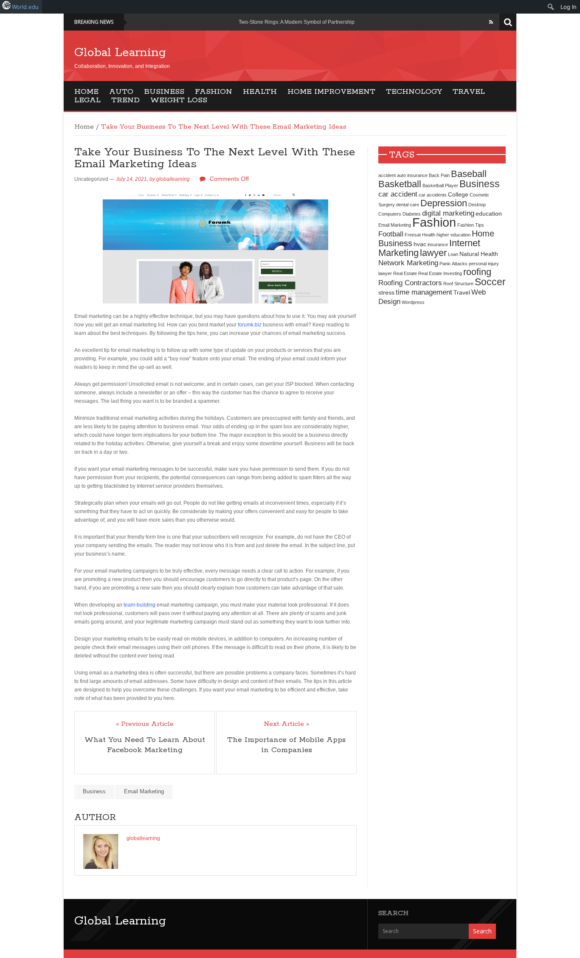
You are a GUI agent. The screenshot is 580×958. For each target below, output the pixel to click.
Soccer (490, 281)
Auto (121, 91)
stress (386, 292)
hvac (420, 244)
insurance (438, 244)
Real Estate (405, 273)
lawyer (433, 252)
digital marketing (448, 213)
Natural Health (478, 253)
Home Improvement (331, 91)
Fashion (213, 91)
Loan (453, 254)
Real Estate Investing (440, 273)
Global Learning (120, 52)
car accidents (433, 194)
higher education (453, 234)
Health (260, 91)
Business (164, 91)
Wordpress (413, 302)
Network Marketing (408, 262)
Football (390, 234)
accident (387, 175)
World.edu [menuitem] (25, 6)
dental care (407, 204)
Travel (469, 91)
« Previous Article (145, 724)
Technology (414, 91)
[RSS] (491, 22)
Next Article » (286, 724)
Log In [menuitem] (568, 6)
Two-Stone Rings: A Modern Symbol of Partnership (297, 22)
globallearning (173, 179)
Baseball (469, 174)
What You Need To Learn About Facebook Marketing (144, 745)
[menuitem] (550, 7)
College (458, 194)
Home (86, 91)
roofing (477, 272)
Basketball (399, 184)
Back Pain (439, 175)
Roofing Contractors (410, 282)
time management (424, 292)
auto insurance (412, 175)
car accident (397, 194)
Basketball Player (440, 185)
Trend (125, 100)
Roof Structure (458, 283)
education (489, 213)
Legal (87, 100)
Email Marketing (144, 791)
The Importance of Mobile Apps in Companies (286, 745)
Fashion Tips (470, 225)
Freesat (413, 234)
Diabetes (412, 213)
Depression (443, 203)
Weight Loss (178, 100)
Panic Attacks (453, 263)
